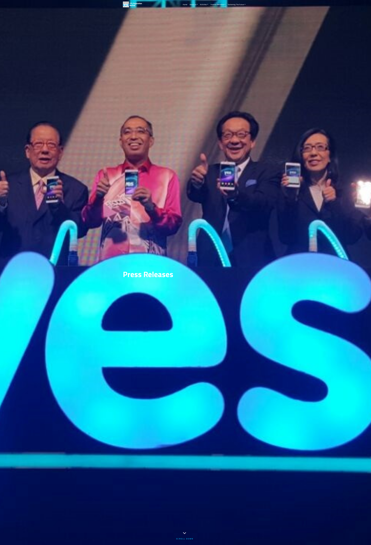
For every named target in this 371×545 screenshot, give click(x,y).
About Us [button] (193, 4)
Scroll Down (184, 538)
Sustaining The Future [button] (236, 4)
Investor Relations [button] (217, 4)
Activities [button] (203, 4)
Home (185, 4)
